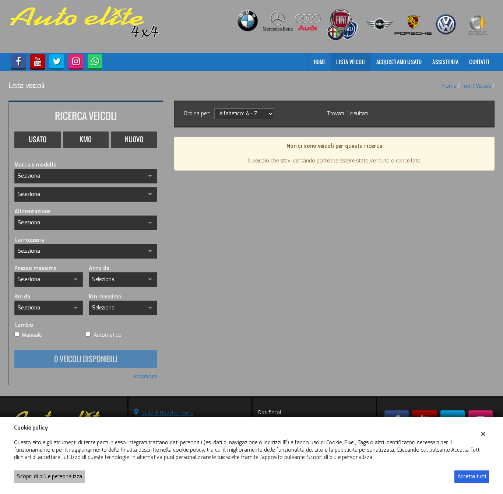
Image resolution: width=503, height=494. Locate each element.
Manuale (32, 335)
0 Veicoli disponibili (85, 358)
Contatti (479, 62)
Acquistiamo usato (399, 62)
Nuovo (134, 139)
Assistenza (445, 62)
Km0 (86, 139)
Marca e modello (35, 164)
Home (320, 62)
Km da (22, 296)
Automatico (107, 335)
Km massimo (105, 296)
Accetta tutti (471, 476)
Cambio (23, 325)
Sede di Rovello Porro (167, 413)
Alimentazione (32, 211)
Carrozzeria (29, 240)
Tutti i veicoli (476, 86)
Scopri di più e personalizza (49, 476)
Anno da (99, 268)
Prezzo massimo (35, 268)
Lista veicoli (351, 62)
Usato (37, 139)
